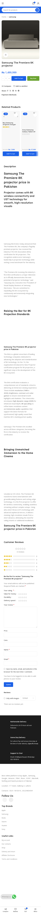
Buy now (33, 78)
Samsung (5, 814)
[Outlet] (20, 862)
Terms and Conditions (9, 859)
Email (6, 659)
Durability (7, 597)
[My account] (38, 3)
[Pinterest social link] (13, 90)
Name (7, 649)
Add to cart (19, 78)
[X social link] (10, 90)
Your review (9, 605)
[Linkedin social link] (16, 90)
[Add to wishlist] (16, 115)
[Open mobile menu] (3, 3)
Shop (3, 848)
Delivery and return (8, 851)
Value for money (10, 594)
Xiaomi (4, 822)
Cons (6, 640)
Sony (3, 829)
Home (4, 17)
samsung (12, 17)
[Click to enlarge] (5, 54)
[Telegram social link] (18, 90)
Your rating (9, 591)
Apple (4, 810)
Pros (5, 631)
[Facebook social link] (8, 90)
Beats (4, 818)
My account (6, 840)
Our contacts (6, 844)
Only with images (12, 698)
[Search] (37, 10)
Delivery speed (10, 600)
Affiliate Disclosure (8, 855)
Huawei (4, 825)
